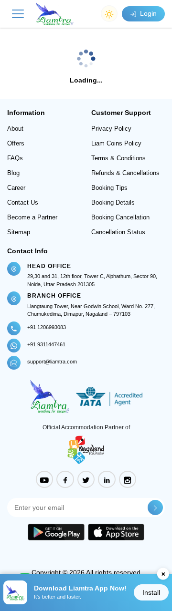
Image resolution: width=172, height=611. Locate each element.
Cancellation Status (118, 232)
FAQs (15, 158)
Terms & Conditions (118, 158)
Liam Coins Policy (116, 143)
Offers (15, 143)
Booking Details (113, 202)
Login (147, 13)
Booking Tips (109, 187)
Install (151, 592)
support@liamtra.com (52, 361)
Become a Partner (32, 217)
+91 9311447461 (46, 344)
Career (16, 187)
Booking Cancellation (120, 217)
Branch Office (54, 295)
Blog (13, 172)
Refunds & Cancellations (125, 172)
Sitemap (18, 232)
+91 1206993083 (46, 327)
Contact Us (22, 202)
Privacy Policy (111, 128)
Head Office (49, 266)
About (15, 128)
